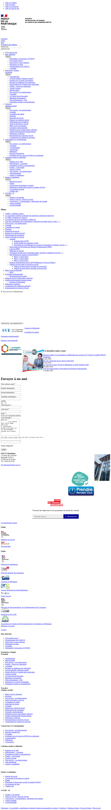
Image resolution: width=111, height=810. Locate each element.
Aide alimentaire (15, 173)
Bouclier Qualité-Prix (17, 153)
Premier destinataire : (8, 388)
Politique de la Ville (16, 162)
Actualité (13, 112)
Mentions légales (73, 808)
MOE (11, 272)
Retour (8, 56)
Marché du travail (16, 181)
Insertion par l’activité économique (21, 80)
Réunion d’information (17, 282)
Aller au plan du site (12, 8)
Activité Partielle (15, 205)
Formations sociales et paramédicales (22, 102)
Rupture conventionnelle (9, 340)
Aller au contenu (11, 3)
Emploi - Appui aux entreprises (20, 86)
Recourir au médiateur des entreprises (22, 82)
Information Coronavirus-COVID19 (22, 59)
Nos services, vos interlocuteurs (20, 92)
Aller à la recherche (12, 6)
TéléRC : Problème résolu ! (14, 214)
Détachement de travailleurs (19, 122)
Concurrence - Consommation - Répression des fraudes (28, 201)
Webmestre (4, 808)
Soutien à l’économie (17, 197)
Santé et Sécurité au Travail (19, 124)
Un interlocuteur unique (9, 523)
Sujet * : (4, 413)
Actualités (13, 68)
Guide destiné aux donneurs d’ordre (26, 243)
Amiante (12, 239)
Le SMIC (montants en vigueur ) (16, 217)
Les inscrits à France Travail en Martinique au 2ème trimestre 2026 (66, 365)
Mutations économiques (18, 98)
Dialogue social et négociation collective (23, 130)
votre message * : (7, 418)
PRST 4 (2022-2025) (21, 260)
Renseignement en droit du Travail (21, 136)
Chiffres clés (14, 191)
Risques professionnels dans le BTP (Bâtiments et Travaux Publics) (32, 262)
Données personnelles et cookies (47, 808)
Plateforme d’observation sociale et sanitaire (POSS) (27, 187)
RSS (2, 43)
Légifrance (62, 808)
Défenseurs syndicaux (17, 134)
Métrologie (13, 151)
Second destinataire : (8, 392)
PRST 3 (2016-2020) (21, 259)
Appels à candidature (17, 175)
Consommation (15, 148)
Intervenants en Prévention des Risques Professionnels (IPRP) (31, 247)
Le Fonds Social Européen (19, 96)
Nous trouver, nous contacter (19, 63)
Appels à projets (15, 88)
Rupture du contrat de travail (19, 120)
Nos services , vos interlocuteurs (21, 171)
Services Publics (85, 808)
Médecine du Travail (17, 251)
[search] (11, 47)
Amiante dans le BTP (21, 241)
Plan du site (97, 808)
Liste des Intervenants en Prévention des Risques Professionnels (65, 369)
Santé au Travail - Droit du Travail (21, 199)
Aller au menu (10, 5)
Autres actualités (15, 203)
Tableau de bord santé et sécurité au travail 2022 (30, 268)
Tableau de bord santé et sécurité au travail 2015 (30, 266)
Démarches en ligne (16, 64)
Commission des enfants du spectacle (22, 137)
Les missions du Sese (17, 189)
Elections (13, 116)
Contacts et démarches (32, 328)
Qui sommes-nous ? (16, 61)
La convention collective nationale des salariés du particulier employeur (29, 216)
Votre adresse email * (8, 384)
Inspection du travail (16, 118)
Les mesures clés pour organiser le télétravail (20, 219)
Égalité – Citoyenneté (17, 167)
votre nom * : (5, 409)
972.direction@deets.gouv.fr (10, 465)
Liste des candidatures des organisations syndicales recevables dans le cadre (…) (32, 221)
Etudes (12, 183)
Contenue (4, 39)
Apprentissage (14, 77)
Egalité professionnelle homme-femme (23, 132)
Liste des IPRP (15, 249)
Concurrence (14, 150)
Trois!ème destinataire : (9, 397)
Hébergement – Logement (18, 164)
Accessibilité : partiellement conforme (22, 808)
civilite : (3, 401)
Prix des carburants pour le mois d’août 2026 (58, 361)
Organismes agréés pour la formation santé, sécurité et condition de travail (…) (36, 253)
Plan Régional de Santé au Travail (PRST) (24, 255)
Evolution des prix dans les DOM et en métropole (26, 155)
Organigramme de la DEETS (19, 66)
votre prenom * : (6, 405)
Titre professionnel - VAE (18, 100)
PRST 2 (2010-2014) (21, 257)
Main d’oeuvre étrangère (18, 126)
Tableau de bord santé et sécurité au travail (24, 264)
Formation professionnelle (18, 128)
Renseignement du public (18, 276)
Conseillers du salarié (17, 114)
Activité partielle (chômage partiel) (21, 78)
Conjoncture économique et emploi (21, 185)
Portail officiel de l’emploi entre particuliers (24, 84)
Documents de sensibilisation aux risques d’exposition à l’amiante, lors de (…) (40, 245)
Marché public (14, 90)
